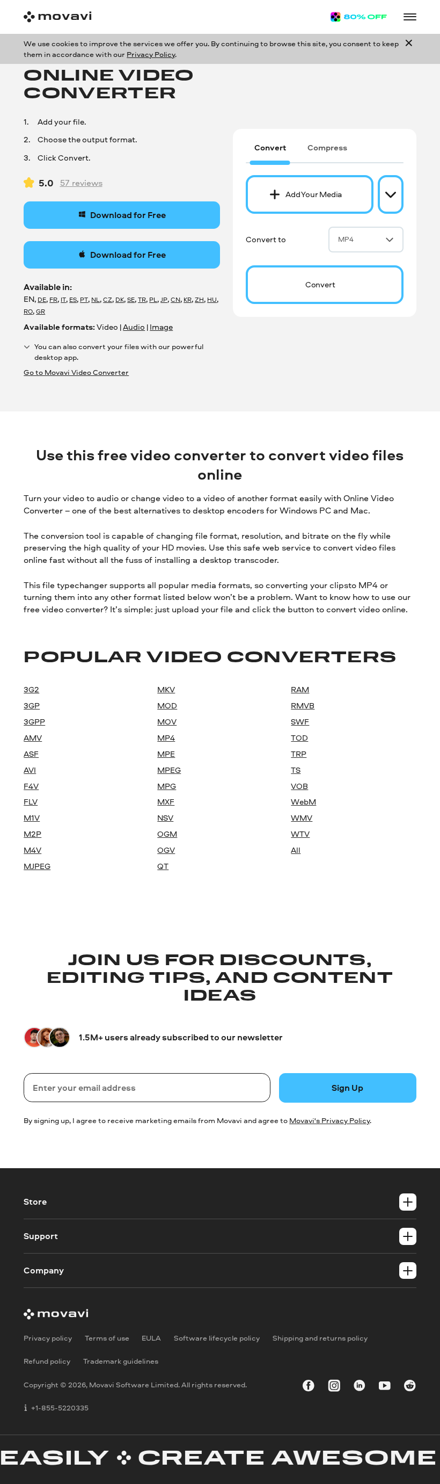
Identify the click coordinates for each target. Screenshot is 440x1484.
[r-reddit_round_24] (410, 1387)
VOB (299, 786)
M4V (32, 850)
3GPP (34, 721)
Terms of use (107, 1337)
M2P (32, 833)
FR (53, 299)
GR (40, 311)
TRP (298, 753)
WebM (303, 801)
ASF (31, 753)
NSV (165, 817)
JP (163, 299)
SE (131, 299)
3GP (32, 705)
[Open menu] (410, 17)
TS (295, 770)
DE (42, 299)
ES (73, 299)
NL (95, 299)
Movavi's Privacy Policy (329, 1120)
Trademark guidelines (120, 1361)
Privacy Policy (151, 54)
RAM (300, 689)
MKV (166, 689)
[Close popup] (408, 49)
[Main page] (57, 17)
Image (161, 326)
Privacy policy (48, 1337)
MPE (166, 753)
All (295, 850)
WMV (301, 817)
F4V (31, 786)
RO (28, 311)
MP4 (346, 239)
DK (119, 299)
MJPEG (37, 866)
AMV (33, 737)
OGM (167, 833)
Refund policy (47, 1361)
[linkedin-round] (359, 1387)
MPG (166, 786)
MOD (167, 705)
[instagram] (334, 1387)
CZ (107, 299)
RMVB (302, 705)
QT (162, 866)
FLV (31, 801)
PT (84, 299)
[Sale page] (359, 17)
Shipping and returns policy (320, 1337)
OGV (166, 850)
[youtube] (384, 1387)
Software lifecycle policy (217, 1337)
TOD (299, 737)
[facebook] (308, 1387)
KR (188, 299)
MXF (165, 801)
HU (212, 299)
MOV (167, 721)
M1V (32, 817)
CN (175, 299)
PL (153, 299)
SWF (300, 721)
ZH (199, 299)
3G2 (31, 689)
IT (63, 299)
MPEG (169, 770)
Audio (134, 326)
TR (142, 299)
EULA (151, 1337)
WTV (300, 833)
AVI (30, 770)
